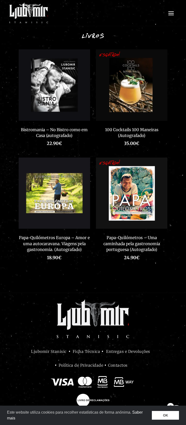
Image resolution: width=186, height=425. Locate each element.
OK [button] (165, 415)
